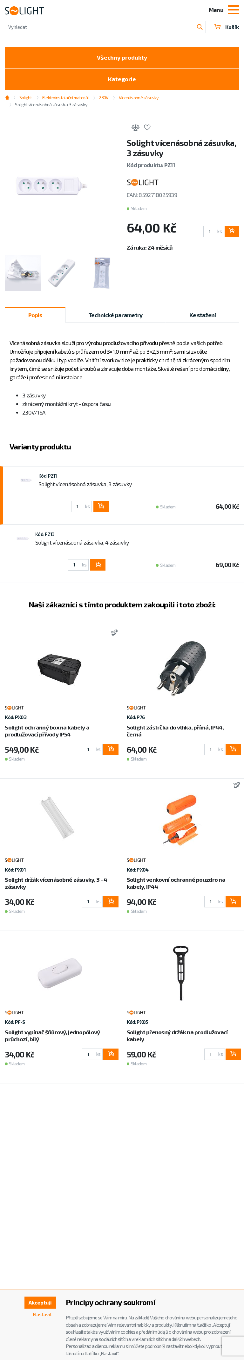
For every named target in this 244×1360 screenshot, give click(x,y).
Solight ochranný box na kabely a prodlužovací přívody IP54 (47, 731)
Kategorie (122, 78)
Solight (25, 97)
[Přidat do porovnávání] (135, 128)
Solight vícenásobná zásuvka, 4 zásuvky (82, 542)
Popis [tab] (35, 314)
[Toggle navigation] (233, 10)
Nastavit (42, 1314)
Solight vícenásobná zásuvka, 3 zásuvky (85, 484)
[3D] (112, 633)
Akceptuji (40, 1302)
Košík (232, 27)
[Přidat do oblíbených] (147, 128)
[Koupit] (232, 231)
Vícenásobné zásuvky (138, 97)
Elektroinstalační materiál (65, 97)
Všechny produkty (122, 57)
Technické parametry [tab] (115, 314)
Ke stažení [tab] (202, 314)
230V (103, 97)
